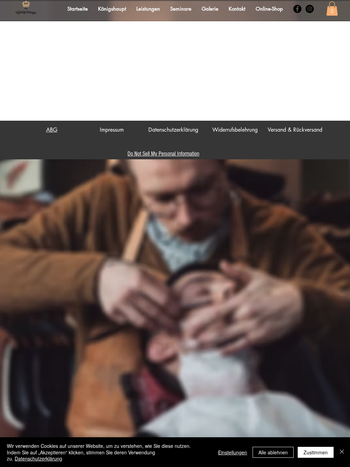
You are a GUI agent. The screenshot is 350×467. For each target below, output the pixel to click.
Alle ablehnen (273, 452)
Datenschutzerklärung (173, 129)
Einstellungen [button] (232, 452)
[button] (332, 8)
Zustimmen (316, 452)
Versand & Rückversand (295, 129)
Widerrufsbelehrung (235, 129)
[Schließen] (342, 452)
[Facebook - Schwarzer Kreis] (297, 9)
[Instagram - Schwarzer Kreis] (310, 9)
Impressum (112, 129)
